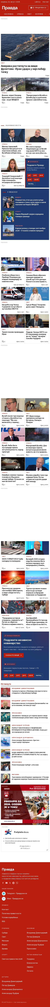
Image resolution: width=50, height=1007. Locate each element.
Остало (30, 971)
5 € (29, 175)
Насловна (8, 14)
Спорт (5, 954)
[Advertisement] (25, 26)
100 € (36, 179)
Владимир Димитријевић (37, 933)
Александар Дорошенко (37, 941)
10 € (35, 175)
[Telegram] (13, 883)
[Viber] (17, 883)
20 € (41, 175)
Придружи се (40, 8)
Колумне (39, 14)
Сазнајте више (12, 655)
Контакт (46, 2)
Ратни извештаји (34, 954)
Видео (4, 945)
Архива (5, 949)
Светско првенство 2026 (12, 959)
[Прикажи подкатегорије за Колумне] (45, 14)
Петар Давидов (33, 937)
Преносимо (31, 949)
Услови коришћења (10, 917)
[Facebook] (3, 883)
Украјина (30, 959)
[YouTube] (6, 883)
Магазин (5, 941)
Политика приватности (11, 913)
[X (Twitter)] (10, 883)
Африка (30, 967)
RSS (3, 921)
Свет (29, 14)
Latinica (37, 2)
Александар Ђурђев (35, 945)
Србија (20, 14)
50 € (29, 179)
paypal (31, 184)
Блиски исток (32, 963)
